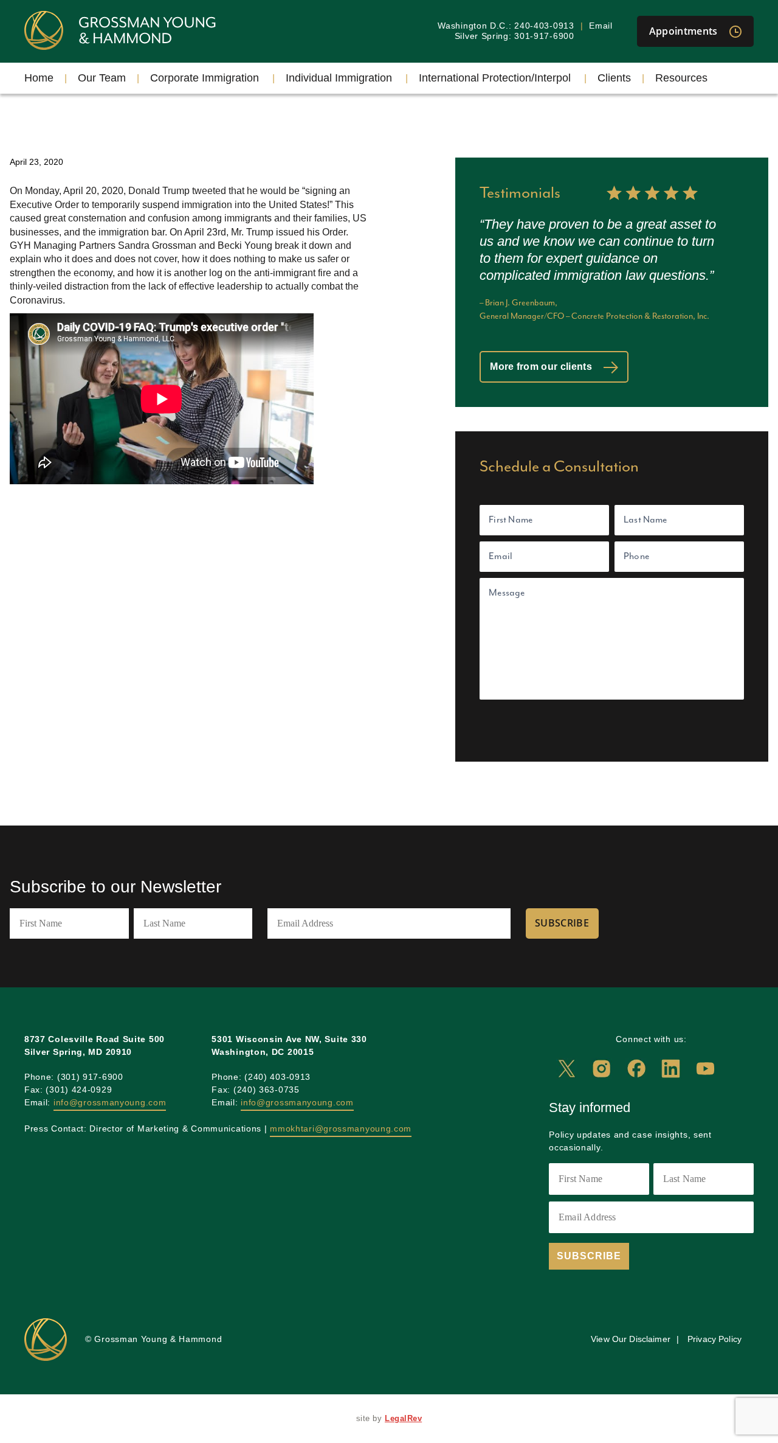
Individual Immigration (339, 78)
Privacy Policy (714, 1339)
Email (601, 25)
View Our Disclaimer (630, 1339)
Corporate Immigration (204, 78)
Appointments (684, 31)
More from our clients (542, 366)
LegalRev (403, 1418)
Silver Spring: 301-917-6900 (514, 36)
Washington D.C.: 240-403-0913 (506, 25)
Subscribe (562, 923)
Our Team (102, 78)
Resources (681, 78)
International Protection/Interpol (495, 78)
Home (38, 78)
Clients (614, 78)
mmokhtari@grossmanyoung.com (340, 1128)
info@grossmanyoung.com (109, 1102)
